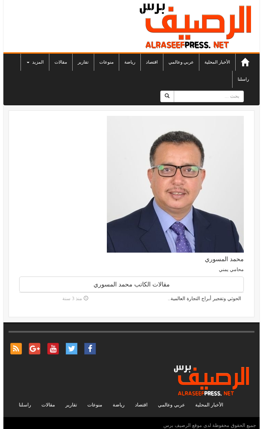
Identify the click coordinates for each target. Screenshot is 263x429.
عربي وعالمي (181, 62)
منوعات (106, 62)
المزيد (37, 62)
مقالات (60, 62)
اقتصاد (152, 62)
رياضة (129, 62)
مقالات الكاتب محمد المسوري (131, 284)
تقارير (83, 62)
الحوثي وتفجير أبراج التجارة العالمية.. (204, 298)
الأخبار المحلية (217, 62)
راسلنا (243, 79)
